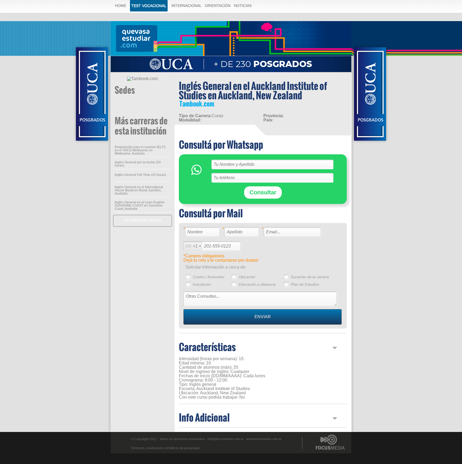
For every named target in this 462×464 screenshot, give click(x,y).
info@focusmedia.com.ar (225, 439)
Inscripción (202, 284)
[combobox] (193, 246)
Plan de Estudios (305, 284)
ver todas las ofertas (142, 220)
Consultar (262, 192)
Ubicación (247, 277)
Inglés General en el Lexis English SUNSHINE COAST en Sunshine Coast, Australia (139, 205)
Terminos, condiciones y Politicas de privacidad (165, 448)
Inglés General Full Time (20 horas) (140, 175)
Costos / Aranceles (208, 277)
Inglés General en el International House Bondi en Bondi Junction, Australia (139, 190)
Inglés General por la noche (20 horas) (138, 163)
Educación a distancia (257, 284)
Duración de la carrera (310, 277)
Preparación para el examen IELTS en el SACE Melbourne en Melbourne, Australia (140, 150)
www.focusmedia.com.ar (264, 439)
